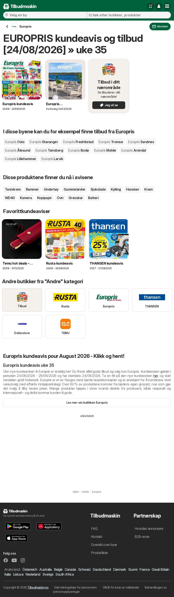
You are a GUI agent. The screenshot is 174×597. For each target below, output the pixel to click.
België (58, 569)
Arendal (133, 150)
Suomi (132, 569)
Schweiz (84, 569)
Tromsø (110, 142)
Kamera (26, 198)
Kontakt (96, 536)
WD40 (10, 198)
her (155, 376)
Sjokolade (98, 189)
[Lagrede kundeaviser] (150, 6)
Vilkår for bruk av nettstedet (121, 587)
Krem (148, 189)
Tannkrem (13, 189)
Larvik (52, 159)
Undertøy (51, 189)
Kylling (116, 189)
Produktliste (99, 553)
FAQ (94, 528)
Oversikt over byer (104, 545)
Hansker (132, 189)
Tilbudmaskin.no (37, 587)
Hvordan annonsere (149, 528)
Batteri (93, 198)
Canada (70, 569)
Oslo (14, 142)
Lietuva (18, 574)
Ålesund (17, 150)
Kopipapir (44, 198)
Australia (45, 569)
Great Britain (160, 569)
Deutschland (102, 569)
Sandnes (141, 142)
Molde (105, 150)
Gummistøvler (75, 189)
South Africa (64, 574)
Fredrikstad (78, 142)
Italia (7, 574)
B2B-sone (142, 536)
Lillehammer (20, 159)
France (144, 569)
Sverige (47, 574)
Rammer (32, 189)
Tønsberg (49, 150)
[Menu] (167, 6)
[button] (158, 6)
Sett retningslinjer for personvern (75, 587)
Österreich (29, 569)
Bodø (78, 150)
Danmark (119, 569)
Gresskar (76, 198)
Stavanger (43, 142)
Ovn (60, 198)
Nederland (32, 574)
